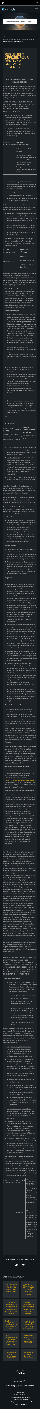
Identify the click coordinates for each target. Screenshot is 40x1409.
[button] (36, 9)
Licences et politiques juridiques (13, 41)
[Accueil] (13, 9)
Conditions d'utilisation (20, 1395)
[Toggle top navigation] (37, 3)
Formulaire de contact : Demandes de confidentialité (11, 1355)
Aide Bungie (7, 37)
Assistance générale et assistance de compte (17, 39)
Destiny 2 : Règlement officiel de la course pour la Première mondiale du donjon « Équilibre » (28, 1289)
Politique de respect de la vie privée (20, 1397)
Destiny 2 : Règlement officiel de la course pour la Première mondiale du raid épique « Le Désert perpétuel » (11, 1308)
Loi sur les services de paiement (20, 1399)
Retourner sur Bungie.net (20, 1404)
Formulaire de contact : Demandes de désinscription (28, 1355)
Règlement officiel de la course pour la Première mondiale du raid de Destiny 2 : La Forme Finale (11, 1340)
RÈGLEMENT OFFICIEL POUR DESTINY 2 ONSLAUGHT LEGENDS (28, 1339)
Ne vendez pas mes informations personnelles (20, 1402)
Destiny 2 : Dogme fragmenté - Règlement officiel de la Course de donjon (11, 1324)
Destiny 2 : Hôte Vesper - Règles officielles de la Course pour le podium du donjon (28, 1324)
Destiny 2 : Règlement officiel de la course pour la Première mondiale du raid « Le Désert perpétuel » (28, 1308)
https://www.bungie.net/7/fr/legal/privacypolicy (19, 780)
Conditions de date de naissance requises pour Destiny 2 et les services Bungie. (11, 1287)
